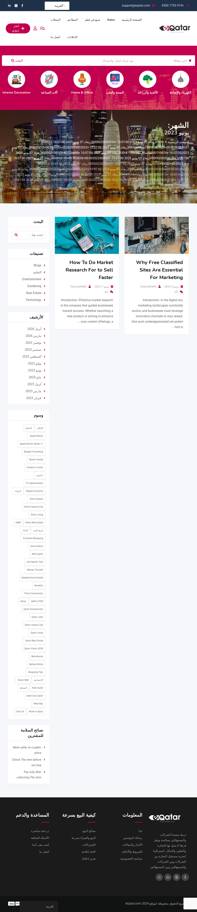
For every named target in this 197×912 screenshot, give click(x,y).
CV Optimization (34, 483)
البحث (18, 60)
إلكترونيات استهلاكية (124, 92)
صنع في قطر (92, 20)
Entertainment (31, 279)
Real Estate (33, 293)
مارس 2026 (33, 336)
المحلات (55, 20)
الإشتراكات (89, 845)
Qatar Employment (33, 609)
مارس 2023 (33, 391)
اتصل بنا (55, 37)
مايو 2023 (35, 377)
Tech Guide (37, 688)
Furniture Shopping (33, 538)
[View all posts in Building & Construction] (156, 79)
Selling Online (36, 664)
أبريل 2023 (34, 384)
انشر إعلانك (15, 28)
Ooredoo (38, 585)
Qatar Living (37, 632)
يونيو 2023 (34, 370)
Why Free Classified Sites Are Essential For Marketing (159, 270)
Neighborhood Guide (32, 577)
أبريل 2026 (34, 329)
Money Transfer (35, 569)
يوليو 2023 (34, 363)
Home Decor (36, 546)
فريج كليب (38, 530)
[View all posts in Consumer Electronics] (124, 79)
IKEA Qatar (37, 554)
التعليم (91, 92)
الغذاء (25, 530)
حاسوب (39, 475)
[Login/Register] (35, 28)
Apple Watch (36, 436)
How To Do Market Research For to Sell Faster (89, 270)
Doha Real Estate (34, 522)
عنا (140, 831)
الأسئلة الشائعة (40, 838)
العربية (59, 5)
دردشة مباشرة (40, 831)
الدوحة (18, 491)
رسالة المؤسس (132, 838)
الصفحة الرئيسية (132, 20)
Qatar (23, 601)
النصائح (23, 688)
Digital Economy (34, 491)
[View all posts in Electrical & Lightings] (58, 79)
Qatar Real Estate (34, 640)
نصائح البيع (89, 831)
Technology (33, 300)
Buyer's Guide (36, 459)
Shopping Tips (35, 672)
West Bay (38, 703)
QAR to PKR (37, 601)
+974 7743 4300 (173, 5)
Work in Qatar (36, 711)
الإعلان (40, 428)
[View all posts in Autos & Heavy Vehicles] (189, 79)
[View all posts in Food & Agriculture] (25, 79)
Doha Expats (36, 499)
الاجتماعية (38, 680)
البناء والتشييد (156, 92)
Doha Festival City (33, 506)
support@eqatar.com (136, 5)
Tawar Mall (23, 680)
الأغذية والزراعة (25, 92)
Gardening (34, 286)
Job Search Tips (34, 562)
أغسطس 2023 (31, 356)
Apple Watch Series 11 (31, 443)
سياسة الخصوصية (131, 858)
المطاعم (72, 20)
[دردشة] (42, 28)
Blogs (37, 265)
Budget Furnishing (33, 451)
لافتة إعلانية (89, 851)
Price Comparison (33, 593)
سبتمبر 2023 (33, 349)
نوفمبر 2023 (33, 343)
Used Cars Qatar (34, 695)
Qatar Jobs (37, 617)
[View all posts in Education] (91, 79)
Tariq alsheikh (78, 286)
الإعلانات (72, 37)
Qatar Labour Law (34, 625)
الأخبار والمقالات (132, 845)
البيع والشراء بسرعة (84, 838)
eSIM (18, 522)
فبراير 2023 (33, 398)
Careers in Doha (35, 467)
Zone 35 (20, 711)
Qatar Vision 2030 (33, 648)
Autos (111, 20)
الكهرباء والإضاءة (58, 92)
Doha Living (37, 514)
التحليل (28, 428)
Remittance (37, 656)
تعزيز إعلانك (88, 858)
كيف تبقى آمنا (40, 845)
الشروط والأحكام (132, 851)
